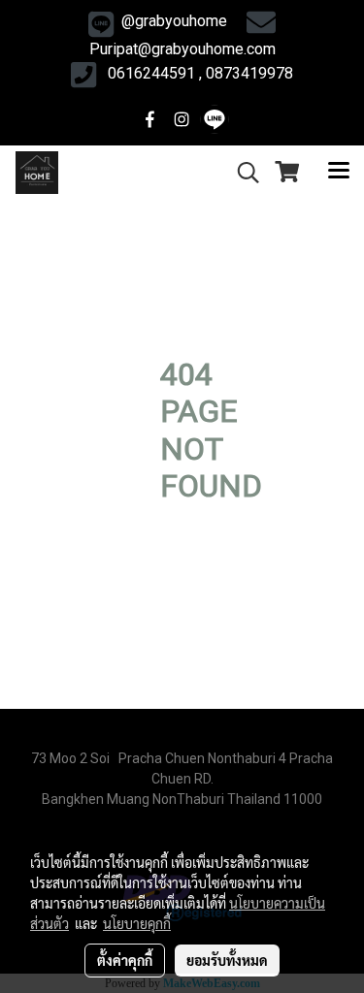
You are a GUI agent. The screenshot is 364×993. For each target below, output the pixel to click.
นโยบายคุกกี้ (137, 923)
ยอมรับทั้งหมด (227, 960)
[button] (241, 172)
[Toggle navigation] (338, 172)
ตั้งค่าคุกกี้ (124, 960)
